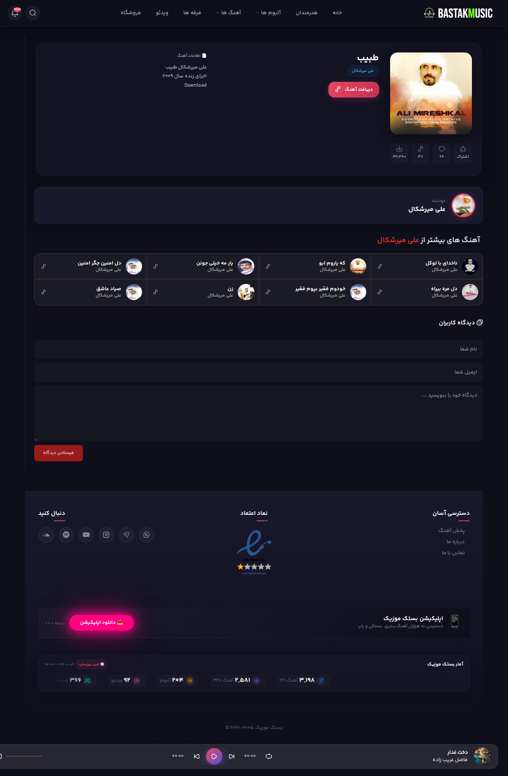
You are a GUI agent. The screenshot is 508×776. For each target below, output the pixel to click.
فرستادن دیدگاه (58, 452)
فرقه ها (192, 13)
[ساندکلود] (46, 535)
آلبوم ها (270, 13)
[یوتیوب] (86, 535)
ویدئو (162, 13)
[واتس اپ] (146, 535)
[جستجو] (32, 13)
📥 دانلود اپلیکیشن (101, 623)
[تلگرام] (126, 535)
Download (195, 85)
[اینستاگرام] (106, 535)
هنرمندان (307, 13)
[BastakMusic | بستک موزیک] (461, 13)
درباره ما (456, 542)
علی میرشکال (363, 71)
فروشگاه (130, 13)
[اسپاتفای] (66, 535)
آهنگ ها (231, 13)
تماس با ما (453, 553)
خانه (337, 13)
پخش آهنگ (451, 531)
